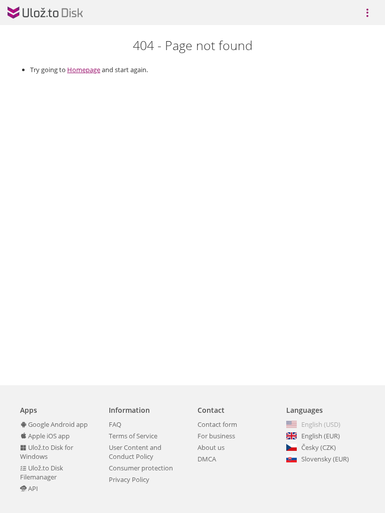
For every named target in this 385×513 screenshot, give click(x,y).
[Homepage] (45, 13)
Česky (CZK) (318, 447)
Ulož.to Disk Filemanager (41, 472)
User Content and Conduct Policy (135, 452)
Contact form (217, 424)
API (32, 488)
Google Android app (57, 424)
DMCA (207, 458)
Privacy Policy (129, 479)
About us (211, 447)
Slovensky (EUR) (325, 458)
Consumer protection (141, 467)
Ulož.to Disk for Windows (46, 452)
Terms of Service (133, 435)
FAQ (115, 424)
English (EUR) (320, 435)
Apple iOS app (48, 435)
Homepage (83, 69)
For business (216, 435)
